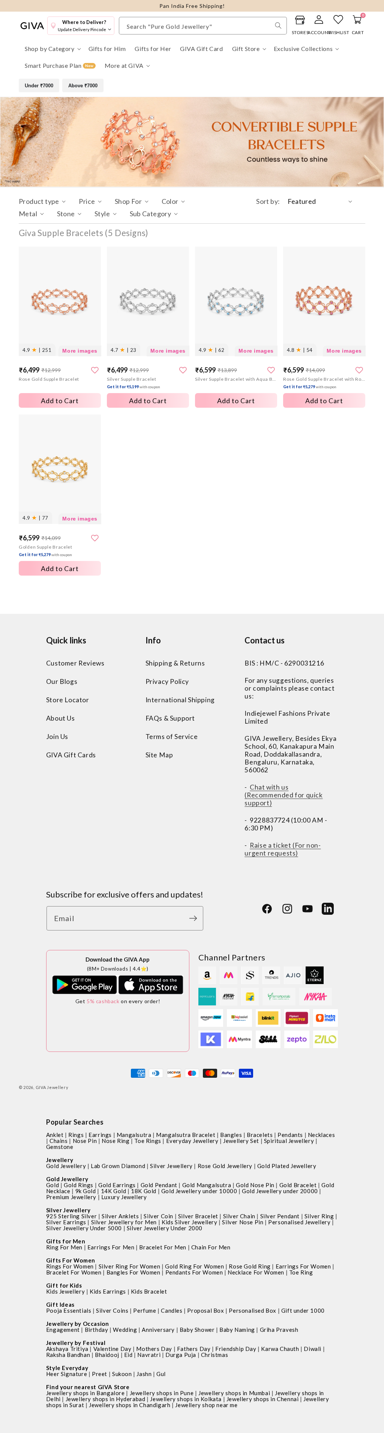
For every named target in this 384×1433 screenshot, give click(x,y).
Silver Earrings (66, 1222)
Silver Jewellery (171, 1165)
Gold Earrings (117, 1185)
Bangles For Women (133, 1272)
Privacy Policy (167, 681)
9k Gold (85, 1191)
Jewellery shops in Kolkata (186, 1399)
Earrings (100, 1134)
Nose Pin (85, 1140)
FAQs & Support (170, 718)
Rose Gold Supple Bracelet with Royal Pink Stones (324, 382)
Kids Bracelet (149, 1291)
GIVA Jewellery (52, 1087)
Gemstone (60, 1146)
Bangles (231, 1134)
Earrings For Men (111, 1247)
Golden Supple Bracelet (45, 550)
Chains (59, 1140)
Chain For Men (211, 1247)
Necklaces (321, 1134)
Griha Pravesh (279, 1329)
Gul (161, 1373)
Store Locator (67, 700)
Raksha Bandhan (68, 1354)
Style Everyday (67, 1367)
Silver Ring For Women (129, 1266)
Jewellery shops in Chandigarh (129, 1405)
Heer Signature (66, 1373)
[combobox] (202, 25)
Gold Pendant (159, 1185)
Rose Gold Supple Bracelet (49, 379)
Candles (171, 1310)
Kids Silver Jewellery (190, 1222)
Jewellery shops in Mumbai (234, 1393)
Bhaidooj (107, 1354)
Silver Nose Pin (242, 1222)
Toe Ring (301, 1272)
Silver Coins (112, 1310)
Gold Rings (78, 1185)
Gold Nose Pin (255, 1185)
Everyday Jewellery (192, 1140)
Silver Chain (239, 1216)
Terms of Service (172, 736)
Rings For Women (70, 1266)
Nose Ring (115, 1140)
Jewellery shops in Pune (162, 1393)
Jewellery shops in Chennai (262, 1399)
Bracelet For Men (162, 1247)
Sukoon (122, 1373)
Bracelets (260, 1134)
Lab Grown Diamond (118, 1165)
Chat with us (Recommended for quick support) (283, 795)
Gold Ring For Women (194, 1266)
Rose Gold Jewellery (225, 1165)
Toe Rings (147, 1140)
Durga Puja (180, 1354)
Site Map (159, 755)
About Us (60, 718)
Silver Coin (158, 1216)
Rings (76, 1134)
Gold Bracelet (298, 1185)
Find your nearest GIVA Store (88, 1387)
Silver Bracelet (198, 1216)
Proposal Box (205, 1310)
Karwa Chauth (280, 1348)
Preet (99, 1373)
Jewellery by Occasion (77, 1323)
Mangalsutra (134, 1134)
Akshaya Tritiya (67, 1348)
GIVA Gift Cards (71, 755)
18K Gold (143, 1191)
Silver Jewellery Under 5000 (84, 1228)
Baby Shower (197, 1329)
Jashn (144, 1373)
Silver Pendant (280, 1216)
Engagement (63, 1329)
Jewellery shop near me (206, 1405)
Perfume (144, 1310)
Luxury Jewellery (124, 1197)
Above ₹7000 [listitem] (83, 85)
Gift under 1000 (303, 1310)
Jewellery (59, 1159)
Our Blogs (61, 681)
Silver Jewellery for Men (124, 1222)
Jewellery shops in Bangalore (85, 1393)
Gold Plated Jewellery (286, 1165)
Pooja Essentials (69, 1310)
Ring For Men (64, 1247)
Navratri (148, 1354)
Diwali (312, 1348)
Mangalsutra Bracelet (185, 1134)
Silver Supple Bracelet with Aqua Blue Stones (236, 379)
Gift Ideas (60, 1304)
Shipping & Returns (175, 663)
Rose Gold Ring (249, 1266)
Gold (52, 1185)
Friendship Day (235, 1348)
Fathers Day (194, 1348)
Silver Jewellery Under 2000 (164, 1228)
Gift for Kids (64, 1285)
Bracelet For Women (74, 1272)
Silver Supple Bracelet (133, 382)
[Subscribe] (195, 918)
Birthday (96, 1329)
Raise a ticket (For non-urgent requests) (282, 849)
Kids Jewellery (65, 1291)
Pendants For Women (194, 1272)
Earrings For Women (303, 1266)
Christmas (214, 1354)
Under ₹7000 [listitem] (39, 85)
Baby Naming (237, 1329)
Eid (128, 1354)
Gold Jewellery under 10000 (199, 1191)
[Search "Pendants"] (278, 25)
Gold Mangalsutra (206, 1185)
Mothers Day (154, 1348)
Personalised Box (252, 1310)
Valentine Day (112, 1348)
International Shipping (180, 700)
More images (80, 351)
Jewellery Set (241, 1140)
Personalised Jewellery (299, 1222)
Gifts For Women (70, 1260)
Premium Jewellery (71, 1197)
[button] (52, 48)
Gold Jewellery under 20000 (280, 1191)
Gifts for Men (66, 1241)
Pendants (290, 1134)
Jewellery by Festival (76, 1342)
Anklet (55, 1134)
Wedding (125, 1329)
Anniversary (158, 1329)
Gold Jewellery (66, 1165)
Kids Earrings (108, 1291)
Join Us (57, 736)
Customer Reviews (75, 663)
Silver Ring (319, 1216)
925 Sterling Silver (71, 1216)
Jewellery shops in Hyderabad (106, 1399)
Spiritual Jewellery (289, 1140)
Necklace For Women (256, 1272)
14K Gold (113, 1191)
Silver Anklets (120, 1216)
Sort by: (268, 201)
